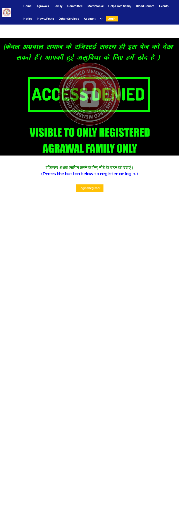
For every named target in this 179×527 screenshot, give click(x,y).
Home (27, 6)
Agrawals (42, 6)
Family (58, 6)
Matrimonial (95, 6)
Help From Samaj (119, 6)
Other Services (69, 18)
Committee (75, 6)
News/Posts (45, 18)
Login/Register (89, 188)
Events (164, 6)
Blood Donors (145, 6)
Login (112, 18)
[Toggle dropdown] (100, 19)
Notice (28, 18)
